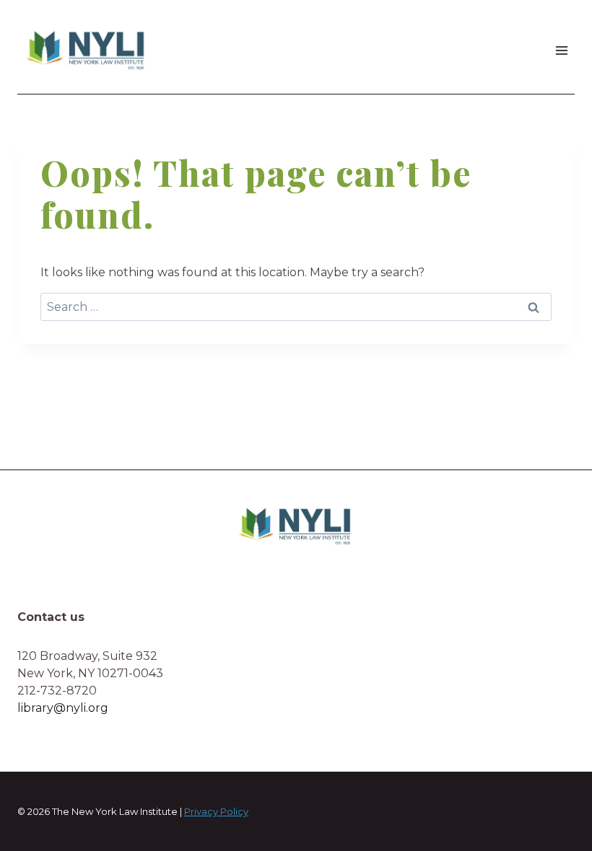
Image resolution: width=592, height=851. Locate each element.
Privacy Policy (216, 811)
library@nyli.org (62, 708)
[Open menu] (561, 50)
